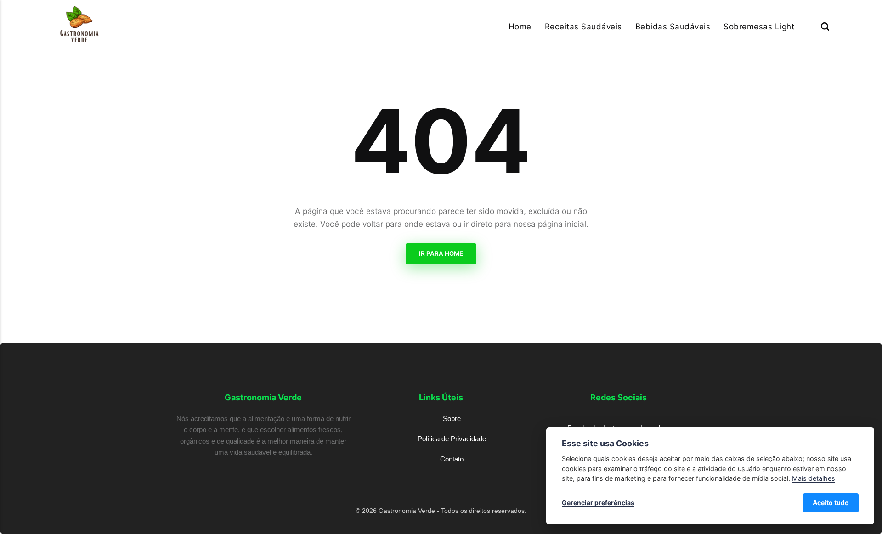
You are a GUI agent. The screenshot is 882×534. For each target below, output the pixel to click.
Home (520, 26)
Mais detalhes (813, 478)
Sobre (452, 418)
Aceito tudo (831, 502)
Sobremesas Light (759, 26)
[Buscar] (825, 26)
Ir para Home (441, 253)
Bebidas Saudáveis (673, 26)
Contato (452, 459)
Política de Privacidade (452, 439)
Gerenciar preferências (598, 502)
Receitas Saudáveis (583, 26)
